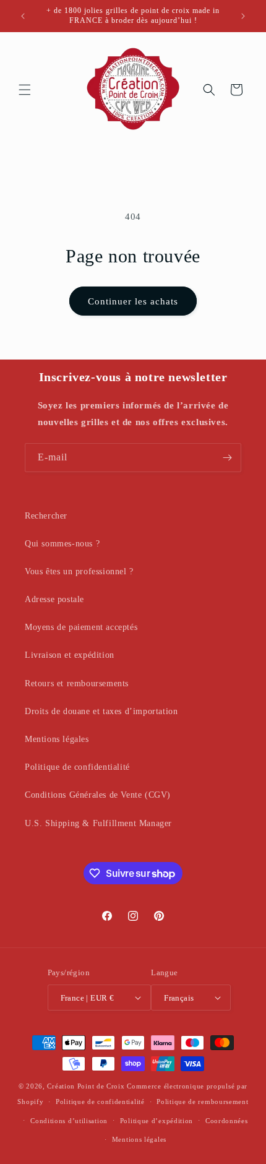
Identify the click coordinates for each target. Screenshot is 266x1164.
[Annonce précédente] (22, 16)
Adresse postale (54, 599)
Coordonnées (226, 1120)
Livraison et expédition (69, 655)
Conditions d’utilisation (69, 1120)
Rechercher (46, 515)
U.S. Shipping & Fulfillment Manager (98, 823)
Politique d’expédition (156, 1120)
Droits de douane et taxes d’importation (101, 711)
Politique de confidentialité (77, 767)
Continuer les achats (133, 301)
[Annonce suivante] (243, 16)
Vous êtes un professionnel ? (79, 571)
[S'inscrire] (227, 457)
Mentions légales (57, 739)
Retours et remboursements (77, 683)
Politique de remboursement (202, 1101)
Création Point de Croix (85, 1086)
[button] (24, 89)
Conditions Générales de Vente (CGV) (98, 795)
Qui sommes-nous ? (62, 543)
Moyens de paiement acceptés (81, 627)
